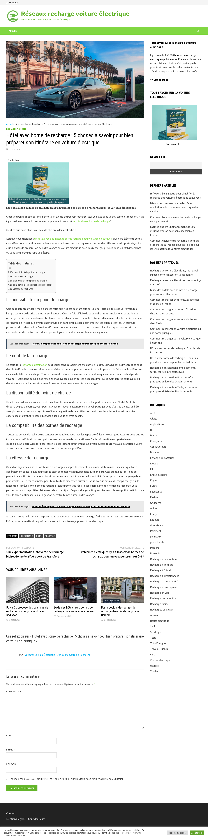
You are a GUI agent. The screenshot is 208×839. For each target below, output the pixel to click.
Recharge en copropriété (164, 581)
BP (151, 429)
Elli (151, 469)
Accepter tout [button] (196, 833)
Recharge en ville (159, 592)
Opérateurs (156, 525)
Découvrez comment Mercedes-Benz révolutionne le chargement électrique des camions (174, 207)
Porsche (154, 547)
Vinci (152, 654)
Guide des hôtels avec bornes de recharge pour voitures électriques (74, 609)
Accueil (13, 30)
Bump (153, 435)
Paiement (155, 531)
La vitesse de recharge (21, 288)
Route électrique (159, 620)
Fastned (154, 497)
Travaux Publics (159, 649)
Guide (153, 508)
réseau (154, 615)
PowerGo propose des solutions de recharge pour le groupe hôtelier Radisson (27, 611)
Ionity (153, 514)
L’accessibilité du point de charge (27, 272)
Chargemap (156, 441)
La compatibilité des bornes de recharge (31, 284)
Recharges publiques (162, 609)
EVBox (153, 486)
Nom (9, 735)
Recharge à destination (163, 559)
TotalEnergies (158, 643)
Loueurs (154, 519)
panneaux (155, 536)
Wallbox (154, 665)
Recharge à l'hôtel (16, 129)
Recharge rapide (159, 604)
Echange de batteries (162, 458)
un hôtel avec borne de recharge (91, 221)
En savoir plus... (174, 144)
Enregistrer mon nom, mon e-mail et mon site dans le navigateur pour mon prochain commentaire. (67, 779)
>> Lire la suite (159, 79)
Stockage (155, 632)
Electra (154, 463)
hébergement (26, 536)
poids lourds (157, 542)
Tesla (153, 637)
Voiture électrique (160, 660)
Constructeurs (158, 446)
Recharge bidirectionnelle (164, 576)
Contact (10, 813)
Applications (157, 424)
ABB (152, 413)
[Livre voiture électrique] (38, 183)
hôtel (39, 536)
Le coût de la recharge (21, 276)
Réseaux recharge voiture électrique (75, 13)
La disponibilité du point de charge (28, 280)
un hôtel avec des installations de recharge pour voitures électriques (73, 238)
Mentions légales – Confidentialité (25, 819)
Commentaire (14, 691)
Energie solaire (158, 474)
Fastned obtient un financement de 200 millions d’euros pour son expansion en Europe (172, 231)
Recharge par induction (163, 598)
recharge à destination (34, 365)
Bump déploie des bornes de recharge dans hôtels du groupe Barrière (120, 611)
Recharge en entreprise (163, 587)
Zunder (154, 671)
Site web (11, 764)
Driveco (154, 452)
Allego (153, 418)
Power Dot (156, 553)
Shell (152, 626)
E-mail (10, 749)
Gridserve (155, 503)
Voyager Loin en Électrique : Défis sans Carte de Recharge (57, 655)
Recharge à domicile (161, 564)
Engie (153, 480)
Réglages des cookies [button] (177, 833)
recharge (50, 536)
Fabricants (156, 491)
